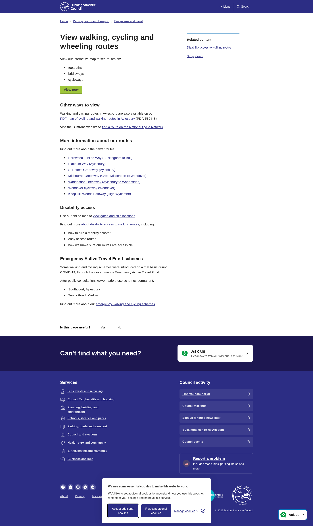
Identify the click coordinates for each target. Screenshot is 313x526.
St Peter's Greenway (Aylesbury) (91, 170)
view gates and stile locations (114, 216)
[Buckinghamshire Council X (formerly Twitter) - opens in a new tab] (70, 487)
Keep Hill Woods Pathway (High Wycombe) (99, 194)
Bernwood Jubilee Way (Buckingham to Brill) (100, 158)
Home (64, 21)
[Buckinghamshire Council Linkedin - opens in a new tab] (93, 487)
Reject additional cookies (156, 510)
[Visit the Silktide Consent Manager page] (203, 511)
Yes (103, 327)
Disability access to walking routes (209, 47)
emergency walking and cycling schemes (125, 304)
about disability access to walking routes (110, 224)
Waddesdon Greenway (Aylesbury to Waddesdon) (104, 182)
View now (71, 89)
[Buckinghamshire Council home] (242, 495)
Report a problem (209, 458)
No (119, 327)
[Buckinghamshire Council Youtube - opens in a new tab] (78, 487)
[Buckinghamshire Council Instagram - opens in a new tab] (85, 487)
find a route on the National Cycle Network (132, 127)
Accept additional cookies (123, 510)
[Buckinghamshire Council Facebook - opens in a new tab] (63, 487)
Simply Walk (195, 56)
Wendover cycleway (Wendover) (91, 188)
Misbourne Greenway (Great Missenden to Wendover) (107, 176)
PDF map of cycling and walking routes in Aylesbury (97, 118)
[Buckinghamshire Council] (78, 6)
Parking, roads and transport (91, 21)
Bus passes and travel (128, 21)
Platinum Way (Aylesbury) (87, 164)
